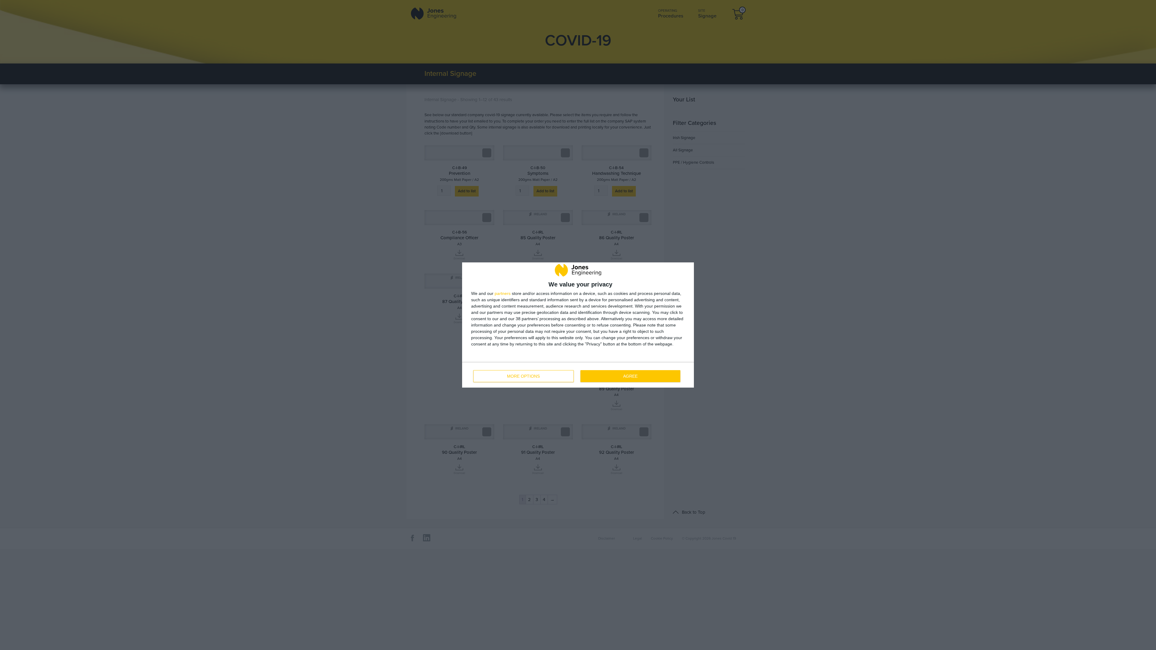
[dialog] (578, 324)
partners (503, 293)
